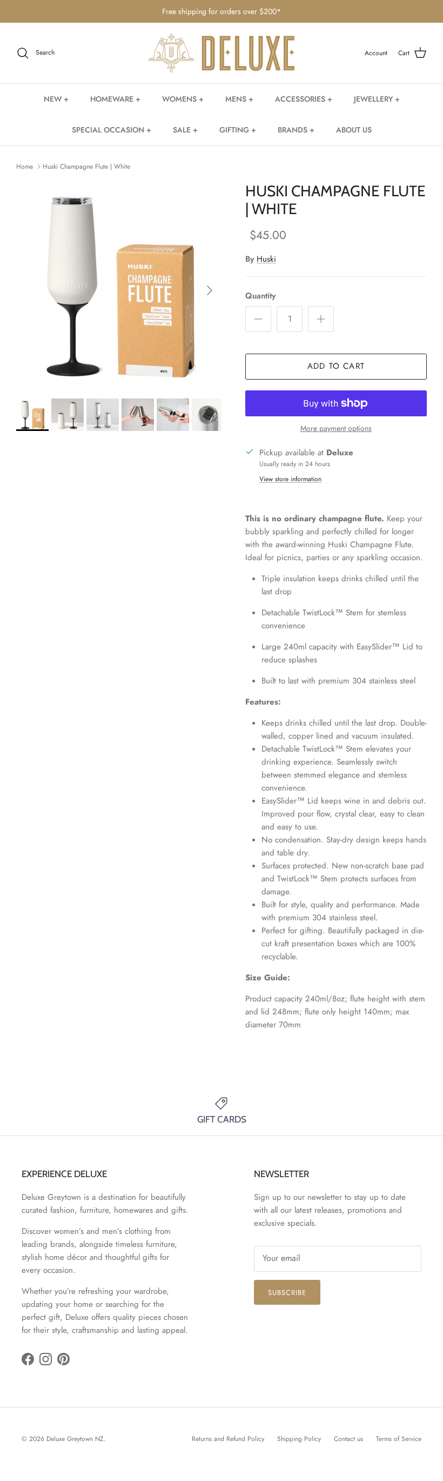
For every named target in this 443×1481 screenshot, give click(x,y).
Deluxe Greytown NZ (75, 1439)
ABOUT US (354, 129)
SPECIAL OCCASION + (111, 129)
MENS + (239, 99)
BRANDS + (296, 129)
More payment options (336, 428)
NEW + (56, 99)
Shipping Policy (299, 1439)
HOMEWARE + (115, 99)
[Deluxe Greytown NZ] (221, 53)
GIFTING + (237, 129)
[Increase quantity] (321, 319)
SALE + (185, 129)
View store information (290, 479)
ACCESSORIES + (303, 99)
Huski (266, 259)
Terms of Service (398, 1439)
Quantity (260, 296)
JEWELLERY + (377, 99)
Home (24, 166)
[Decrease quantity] (258, 319)
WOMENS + (183, 99)
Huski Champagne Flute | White (86, 166)
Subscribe (287, 1292)
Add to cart (336, 366)
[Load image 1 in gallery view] (119, 285)
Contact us (348, 1439)
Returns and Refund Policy (228, 1439)
